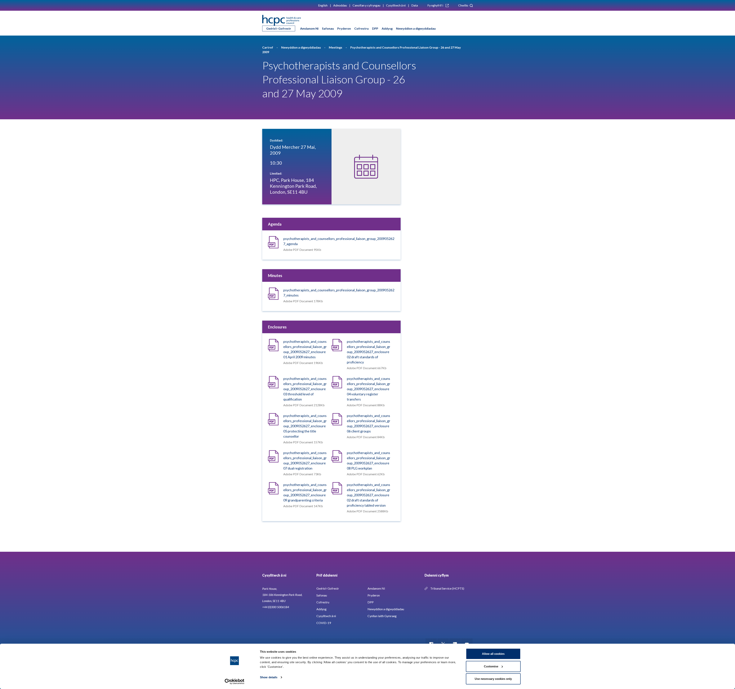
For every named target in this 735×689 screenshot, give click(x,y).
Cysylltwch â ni (396, 5)
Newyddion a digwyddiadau (416, 28)
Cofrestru (361, 28)
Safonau (328, 28)
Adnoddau (340, 5)
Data (414, 5)
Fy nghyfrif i (435, 5)
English (322, 5)
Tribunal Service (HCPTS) (447, 588)
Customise (491, 666)
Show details (268, 677)
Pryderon (344, 28)
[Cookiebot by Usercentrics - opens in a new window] (234, 681)
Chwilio (463, 5)
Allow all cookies (493, 653)
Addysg (387, 28)
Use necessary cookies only (493, 678)
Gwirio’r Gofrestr (278, 28)
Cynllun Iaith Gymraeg (382, 616)
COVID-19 (323, 623)
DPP (375, 28)
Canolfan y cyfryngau (366, 5)
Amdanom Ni (309, 28)
